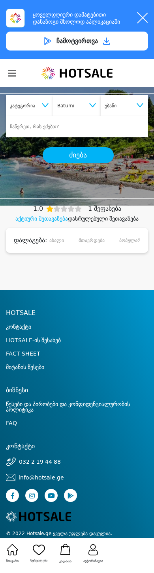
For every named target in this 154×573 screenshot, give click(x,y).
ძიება (78, 155)
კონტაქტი (18, 327)
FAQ (11, 423)
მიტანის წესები (25, 367)
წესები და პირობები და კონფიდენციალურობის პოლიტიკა (68, 407)
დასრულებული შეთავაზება (103, 218)
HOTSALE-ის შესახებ (33, 340)
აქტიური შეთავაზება (41, 218)
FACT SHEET (23, 353)
